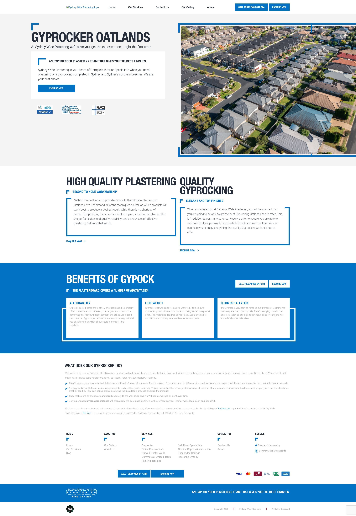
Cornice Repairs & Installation (194, 449)
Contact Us (162, 7)
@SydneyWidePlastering (269, 445)
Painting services (151, 460)
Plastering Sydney (188, 457)
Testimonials (224, 408)
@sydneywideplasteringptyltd (272, 451)
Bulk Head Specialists (190, 445)
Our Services (135, 7)
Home (111, 7)
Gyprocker (148, 445)
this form (87, 413)
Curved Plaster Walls (153, 453)
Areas (210, 7)
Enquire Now (279, 7)
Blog (68, 453)
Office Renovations (152, 449)
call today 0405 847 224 (251, 7)
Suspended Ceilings (189, 453)
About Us (109, 449)
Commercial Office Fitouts (156, 457)
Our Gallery (187, 7)
